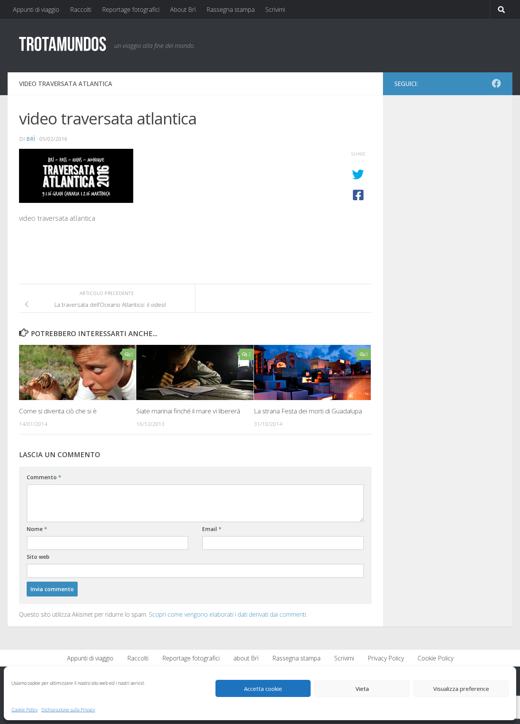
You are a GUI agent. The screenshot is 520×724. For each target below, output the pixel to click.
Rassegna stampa (230, 9)
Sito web (38, 556)
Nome (37, 529)
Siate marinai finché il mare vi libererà (188, 411)
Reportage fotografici (131, 9)
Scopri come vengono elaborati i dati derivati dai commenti (227, 614)
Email (212, 529)
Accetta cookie (263, 688)
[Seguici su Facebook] (496, 83)
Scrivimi (275, 9)
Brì (30, 138)
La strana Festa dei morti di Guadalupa (308, 411)
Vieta (362, 688)
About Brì (183, 9)
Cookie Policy (24, 709)
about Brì (245, 658)
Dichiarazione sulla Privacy (68, 709)
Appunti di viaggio (36, 9)
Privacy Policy (386, 658)
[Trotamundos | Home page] (63, 43)
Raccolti (80, 9)
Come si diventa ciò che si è (58, 411)
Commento (44, 477)
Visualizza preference (461, 688)
